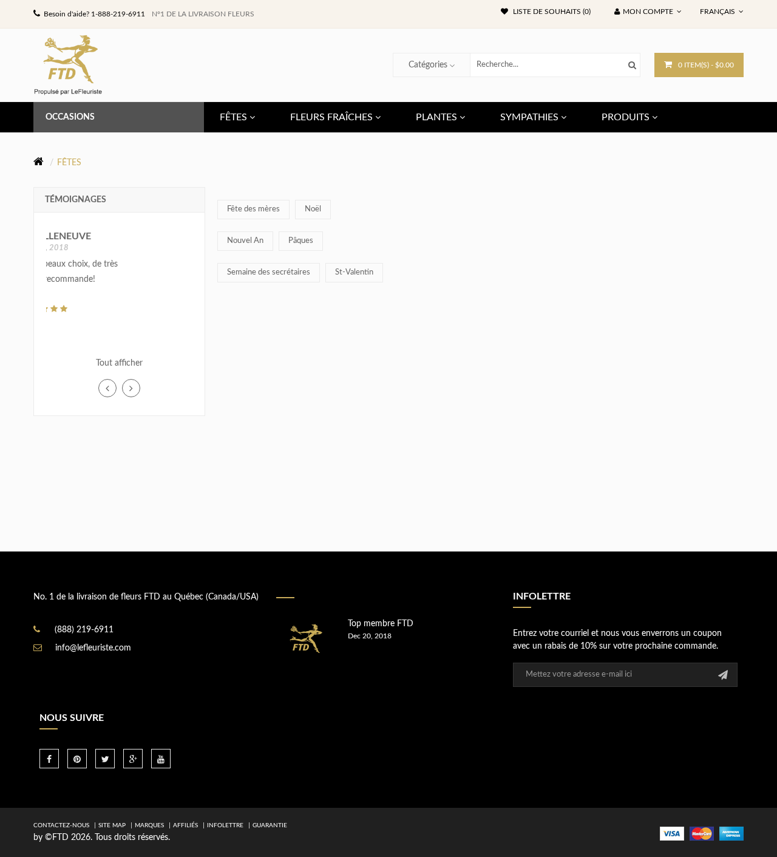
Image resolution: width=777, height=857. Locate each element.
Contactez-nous (61, 825)
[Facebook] (49, 758)
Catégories (428, 65)
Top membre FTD (380, 624)
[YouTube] (161, 758)
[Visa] (672, 833)
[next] (131, 388)
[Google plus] (133, 758)
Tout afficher (119, 363)
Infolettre (225, 825)
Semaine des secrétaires (268, 272)
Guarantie (270, 825)
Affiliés (185, 825)
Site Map (112, 825)
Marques (149, 825)
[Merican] (731, 833)
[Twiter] (105, 758)
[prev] (107, 388)
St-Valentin (354, 272)
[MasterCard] (702, 833)
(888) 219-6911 (84, 630)
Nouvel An (245, 241)
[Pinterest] (77, 758)
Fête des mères (253, 209)
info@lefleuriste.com (93, 648)
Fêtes (69, 163)
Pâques (300, 241)
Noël (313, 209)
